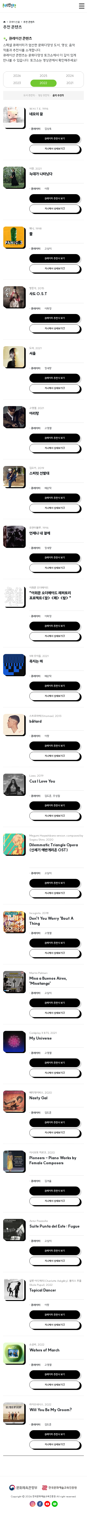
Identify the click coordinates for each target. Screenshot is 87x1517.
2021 (70, 83)
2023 (17, 83)
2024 (70, 76)
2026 (17, 76)
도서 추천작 (29, 95)
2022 (43, 83)
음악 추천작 (58, 95)
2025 (43, 76)
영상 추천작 (43, 95)
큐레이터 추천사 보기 (55, 138)
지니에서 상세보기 (53, 148)
